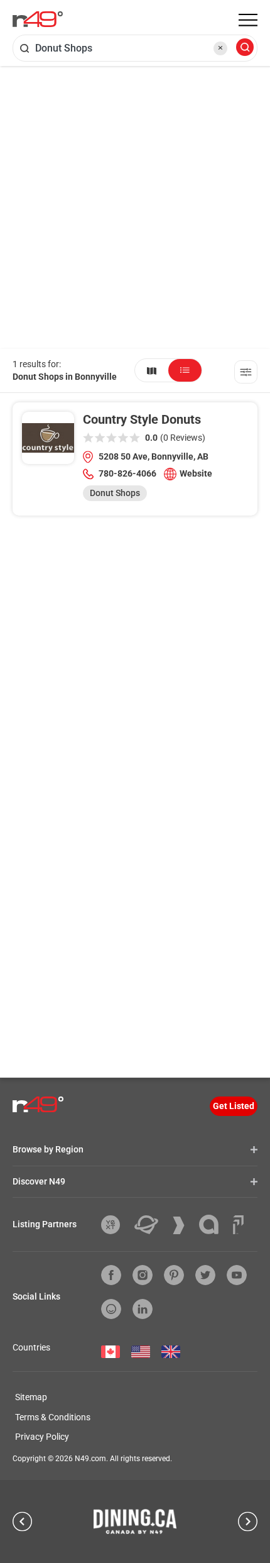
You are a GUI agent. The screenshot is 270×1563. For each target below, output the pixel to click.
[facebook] (111, 1275)
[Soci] (238, 1225)
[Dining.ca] (135, 1521)
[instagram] (142, 1275)
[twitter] (205, 1275)
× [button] (220, 47)
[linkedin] (142, 1309)
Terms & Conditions (52, 1417)
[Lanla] (213, 1224)
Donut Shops (115, 493)
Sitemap (31, 1397)
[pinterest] (173, 1275)
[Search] (245, 48)
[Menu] (248, 20)
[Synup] (183, 1225)
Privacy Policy (42, 1437)
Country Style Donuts (142, 419)
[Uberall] (151, 1225)
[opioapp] (111, 1309)
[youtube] (236, 1275)
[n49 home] (151, 370)
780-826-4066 (127, 473)
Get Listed (233, 1106)
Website (196, 473)
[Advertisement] (135, 207)
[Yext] (115, 1225)
